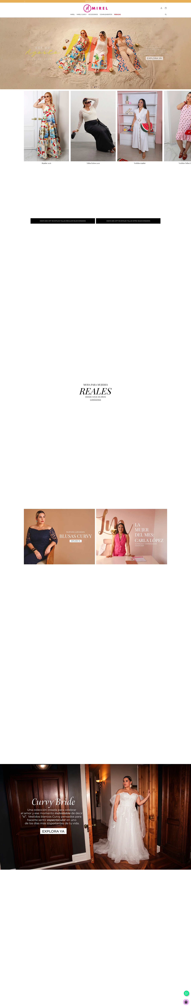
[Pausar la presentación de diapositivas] (92, 87)
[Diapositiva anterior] (3, 53)
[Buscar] (166, 14)
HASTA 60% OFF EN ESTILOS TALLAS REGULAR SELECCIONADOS (63, 221)
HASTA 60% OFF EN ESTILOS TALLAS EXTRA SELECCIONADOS (128, 221)
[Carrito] (166, 8)
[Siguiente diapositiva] (187, 53)
